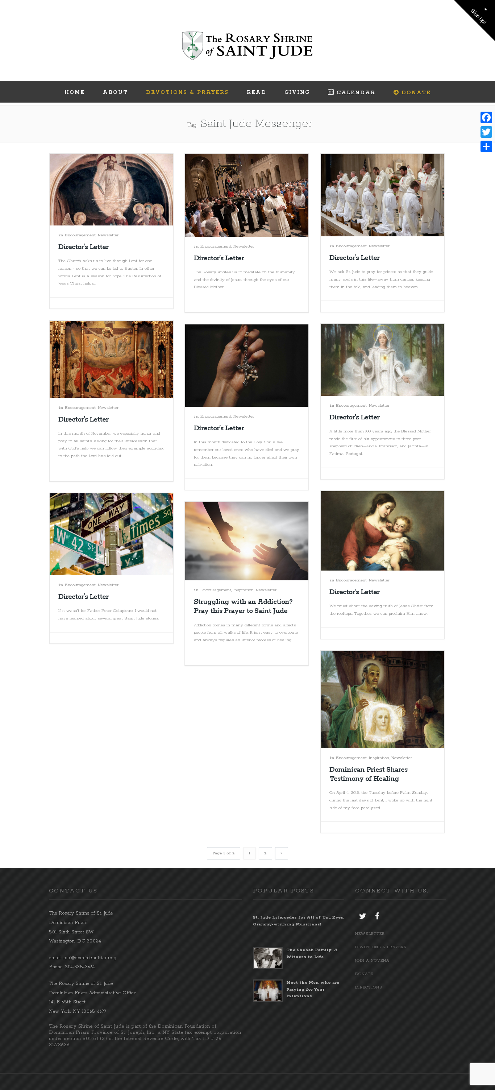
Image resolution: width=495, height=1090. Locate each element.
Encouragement (80, 235)
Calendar (356, 93)
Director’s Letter (83, 247)
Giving (297, 92)
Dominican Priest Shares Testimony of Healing (368, 774)
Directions (368, 987)
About (115, 92)
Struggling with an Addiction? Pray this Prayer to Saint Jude (243, 607)
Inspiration (243, 590)
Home (75, 92)
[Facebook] (486, 117)
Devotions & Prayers (187, 92)
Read (256, 92)
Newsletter (108, 235)
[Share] (486, 146)
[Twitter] (486, 132)
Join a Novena (372, 960)
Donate (416, 93)
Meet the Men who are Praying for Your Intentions (312, 989)
